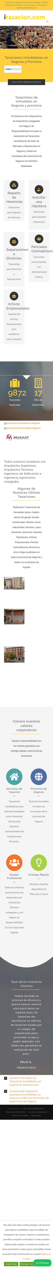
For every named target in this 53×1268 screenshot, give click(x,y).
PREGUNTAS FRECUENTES (15, 1112)
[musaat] (17, 431)
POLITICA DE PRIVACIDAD (37, 1112)
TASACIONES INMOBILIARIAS (33, 1109)
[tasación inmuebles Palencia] (22, 423)
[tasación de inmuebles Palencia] (22, 428)
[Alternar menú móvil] (47, 21)
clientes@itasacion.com (26, 8)
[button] (26, 1081)
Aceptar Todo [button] (11, 1264)
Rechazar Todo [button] (27, 1264)
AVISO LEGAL (36, 1116)
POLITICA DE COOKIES (20, 1116)
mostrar (16, 69)
